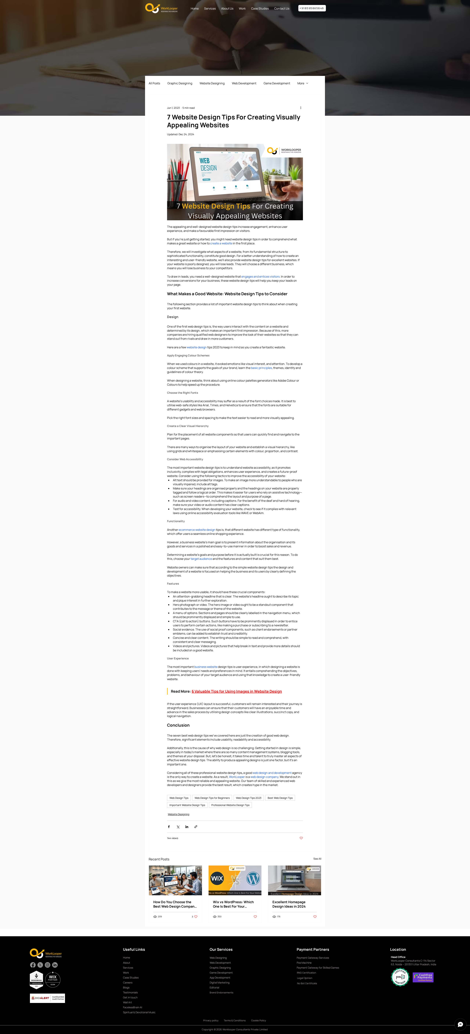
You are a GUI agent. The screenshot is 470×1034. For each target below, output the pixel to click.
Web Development (244, 83)
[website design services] (175, 880)
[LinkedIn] (55, 965)
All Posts (154, 83)
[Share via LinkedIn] (187, 826)
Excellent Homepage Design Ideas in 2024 (289, 904)
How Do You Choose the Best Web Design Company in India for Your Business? (174, 904)
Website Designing (212, 83)
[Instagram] (47, 965)
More (300, 83)
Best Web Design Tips (280, 798)
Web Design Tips (178, 798)
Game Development (277, 83)
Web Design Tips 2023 (248, 798)
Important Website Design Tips (187, 805)
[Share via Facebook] (169, 826)
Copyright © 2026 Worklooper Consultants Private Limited (235, 1029)
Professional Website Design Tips (230, 805)
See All (317, 858)
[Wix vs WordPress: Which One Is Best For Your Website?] (235, 880)
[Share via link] (196, 826)
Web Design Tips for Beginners (212, 798)
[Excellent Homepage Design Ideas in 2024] (294, 880)
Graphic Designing (179, 83)
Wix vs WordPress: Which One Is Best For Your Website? (233, 904)
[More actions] (301, 107)
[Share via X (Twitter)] (178, 826)
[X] (40, 965)
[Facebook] (33, 965)
